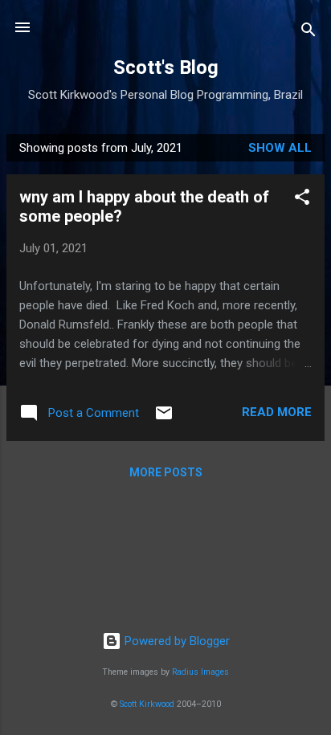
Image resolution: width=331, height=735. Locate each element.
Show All (280, 148)
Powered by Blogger (175, 641)
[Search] (308, 32)
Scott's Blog (166, 67)
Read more (277, 412)
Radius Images (200, 672)
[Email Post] (164, 418)
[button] (302, 199)
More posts (165, 472)
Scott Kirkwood (147, 704)
